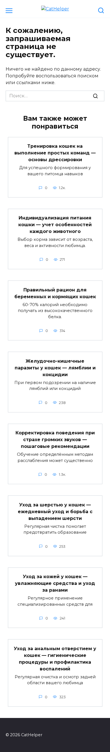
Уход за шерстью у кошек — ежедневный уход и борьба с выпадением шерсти (55, 511)
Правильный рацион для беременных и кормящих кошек (55, 293)
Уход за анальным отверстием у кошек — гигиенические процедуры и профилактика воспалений (55, 658)
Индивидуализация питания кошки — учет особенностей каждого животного (55, 224)
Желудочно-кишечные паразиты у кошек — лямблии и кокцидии (55, 367)
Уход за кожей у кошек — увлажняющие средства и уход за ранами (55, 583)
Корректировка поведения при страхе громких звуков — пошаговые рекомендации (55, 439)
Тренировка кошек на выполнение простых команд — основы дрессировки (55, 152)
